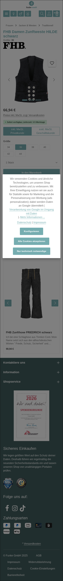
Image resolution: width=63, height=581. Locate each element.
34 (8, 147)
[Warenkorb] (56, 13)
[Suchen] (42, 13)
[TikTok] (22, 508)
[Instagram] (15, 508)
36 (20, 147)
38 (33, 147)
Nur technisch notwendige (31, 251)
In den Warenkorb (32, 172)
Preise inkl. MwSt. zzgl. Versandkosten (23, 115)
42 (8, 153)
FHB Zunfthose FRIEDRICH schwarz (29, 332)
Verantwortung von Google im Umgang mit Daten (31, 211)
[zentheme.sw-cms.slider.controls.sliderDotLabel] (24, 100)
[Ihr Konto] (49, 13)
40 (44, 147)
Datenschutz (24, 222)
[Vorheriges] (9, 79)
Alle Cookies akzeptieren (31, 241)
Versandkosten (32, 543)
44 (20, 153)
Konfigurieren (31, 231)
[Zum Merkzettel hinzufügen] (52, 63)
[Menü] (6, 13)
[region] (31, 303)
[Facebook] (7, 508)
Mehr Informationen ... (32, 217)
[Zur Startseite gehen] (31, 4)
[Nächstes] (53, 79)
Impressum (39, 222)
